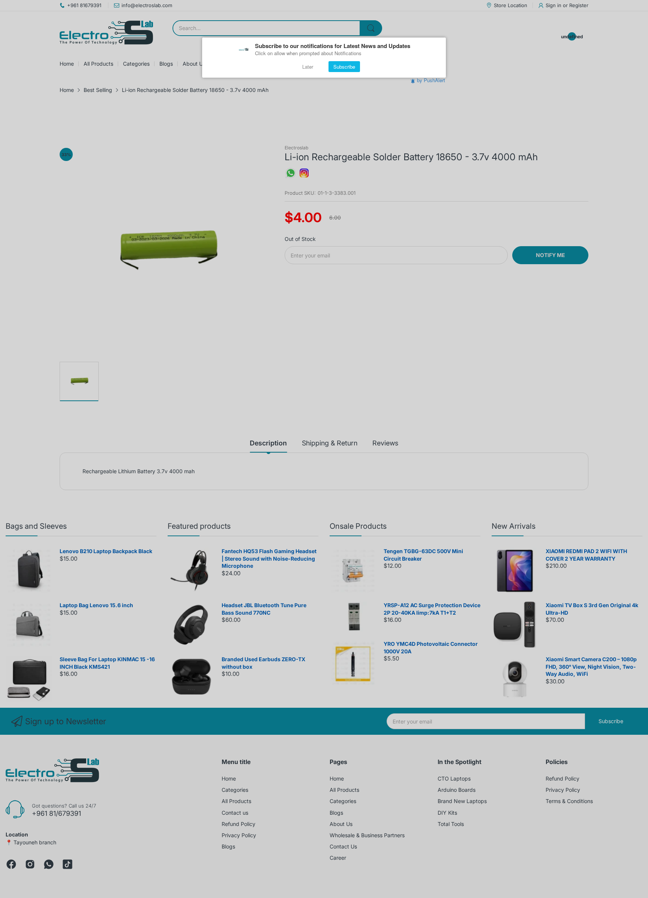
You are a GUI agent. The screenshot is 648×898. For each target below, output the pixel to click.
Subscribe (344, 66)
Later (307, 66)
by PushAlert (431, 80)
